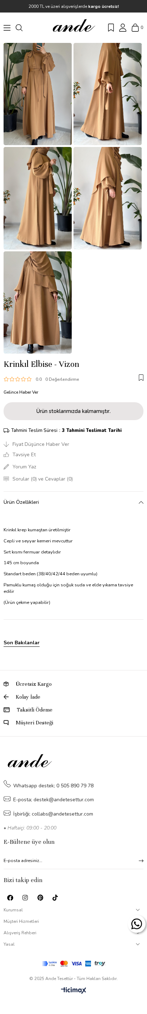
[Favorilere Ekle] (141, 377)
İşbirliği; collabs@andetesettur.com (53, 814)
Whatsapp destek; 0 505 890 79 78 (53, 785)
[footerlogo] (29, 762)
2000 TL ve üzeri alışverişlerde (74, 6)
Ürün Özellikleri (21, 502)
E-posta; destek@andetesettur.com (53, 799)
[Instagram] (25, 897)
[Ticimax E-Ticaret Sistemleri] (73, 990)
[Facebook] (10, 897)
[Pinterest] (40, 897)
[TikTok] (55, 897)
